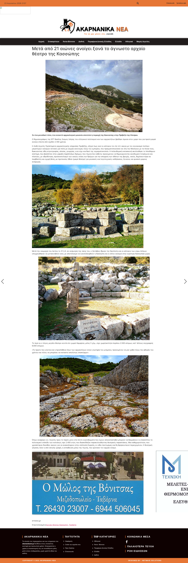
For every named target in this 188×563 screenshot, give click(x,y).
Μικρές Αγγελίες (143, 41)
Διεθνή (81, 41)
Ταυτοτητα (72, 537)
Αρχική (41, 41)
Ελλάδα (118, 41)
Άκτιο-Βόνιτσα (69, 41)
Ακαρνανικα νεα (36, 537)
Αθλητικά (129, 41)
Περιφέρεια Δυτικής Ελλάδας (100, 41)
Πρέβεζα (72, 525)
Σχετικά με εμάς (181, 3)
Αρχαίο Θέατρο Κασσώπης (57, 525)
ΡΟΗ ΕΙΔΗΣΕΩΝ (137, 551)
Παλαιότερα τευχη (140, 546)
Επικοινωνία (170, 3)
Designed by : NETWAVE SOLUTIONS (144, 560)
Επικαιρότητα (53, 41)
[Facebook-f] (126, 541)
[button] (2, 281)
